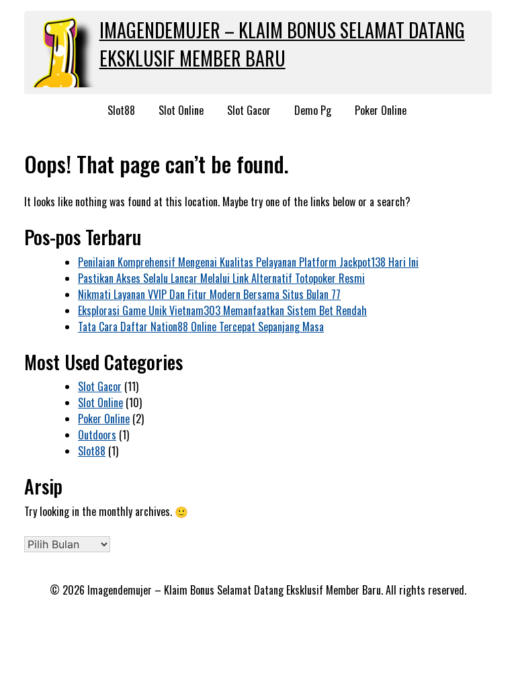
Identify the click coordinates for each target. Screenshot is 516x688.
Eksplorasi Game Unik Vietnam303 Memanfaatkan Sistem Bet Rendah (222, 310)
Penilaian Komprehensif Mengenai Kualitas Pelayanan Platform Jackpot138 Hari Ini (248, 262)
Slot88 (121, 110)
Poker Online (380, 110)
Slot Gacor (249, 110)
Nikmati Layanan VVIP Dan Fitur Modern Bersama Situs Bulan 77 (209, 294)
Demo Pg (312, 110)
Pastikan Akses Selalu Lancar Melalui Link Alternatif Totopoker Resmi (221, 278)
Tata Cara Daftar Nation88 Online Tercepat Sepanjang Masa (201, 326)
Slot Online (181, 110)
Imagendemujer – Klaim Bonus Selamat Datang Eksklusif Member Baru (282, 44)
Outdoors (97, 435)
